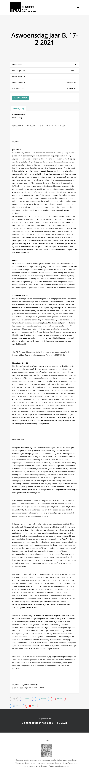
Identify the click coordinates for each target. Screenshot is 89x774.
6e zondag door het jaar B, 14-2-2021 (44, 721)
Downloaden (20, 98)
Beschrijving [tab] (18, 108)
